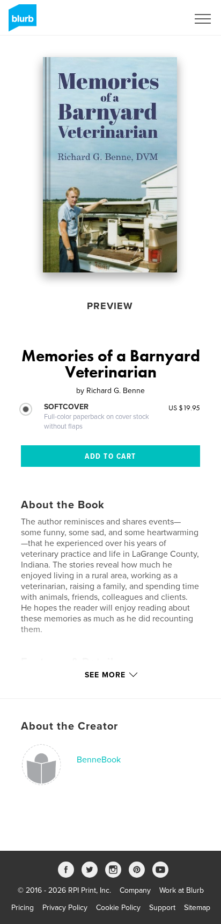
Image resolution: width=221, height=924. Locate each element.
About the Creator (69, 726)
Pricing (22, 907)
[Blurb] (20, 22)
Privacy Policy (64, 907)
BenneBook (99, 759)
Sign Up (161, 19)
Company (135, 890)
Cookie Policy (118, 907)
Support (162, 907)
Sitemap (197, 907)
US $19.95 (184, 407)
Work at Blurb (181, 890)
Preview (110, 306)
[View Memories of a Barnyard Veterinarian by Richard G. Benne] (110, 164)
